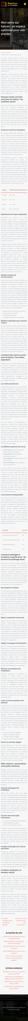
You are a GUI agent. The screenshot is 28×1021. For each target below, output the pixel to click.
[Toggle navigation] (25, 4)
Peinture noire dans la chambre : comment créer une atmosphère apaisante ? (14, 958)
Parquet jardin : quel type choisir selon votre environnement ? (20, 922)
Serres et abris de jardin (6, 52)
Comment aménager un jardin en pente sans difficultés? (7, 922)
